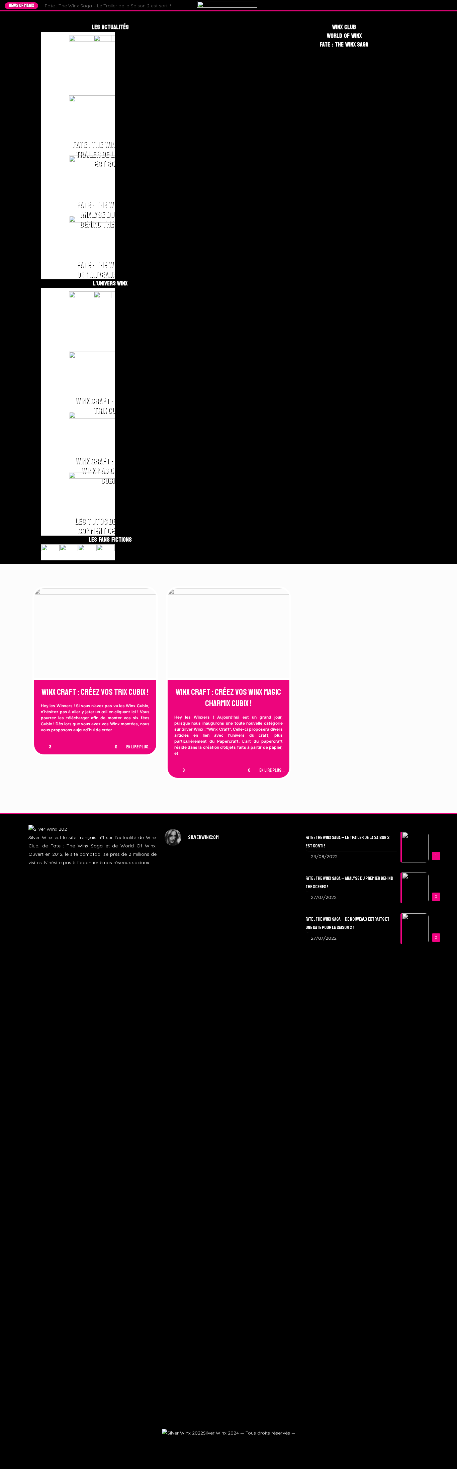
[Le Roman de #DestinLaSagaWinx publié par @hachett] (228, 1171)
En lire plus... (138, 747)
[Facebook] (424, 5)
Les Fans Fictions (110, 539)
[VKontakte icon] (244, 1444)
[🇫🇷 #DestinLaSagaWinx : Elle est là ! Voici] (228, 975)
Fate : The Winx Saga (344, 44)
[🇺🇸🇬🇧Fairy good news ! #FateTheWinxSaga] (272, 1250)
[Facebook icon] (211, 1444)
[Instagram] (436, 5)
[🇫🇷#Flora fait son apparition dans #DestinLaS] (185, 1200)
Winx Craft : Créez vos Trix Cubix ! (95, 692)
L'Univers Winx (110, 283)
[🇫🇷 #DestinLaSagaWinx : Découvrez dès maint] (272, 941)
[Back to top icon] (441, 1454)
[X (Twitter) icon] (219, 1444)
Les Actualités (110, 27)
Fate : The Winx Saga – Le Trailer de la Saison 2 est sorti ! (108, 6)
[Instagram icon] (228, 1444)
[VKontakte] (449, 5)
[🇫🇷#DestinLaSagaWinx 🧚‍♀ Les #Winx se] (185, 929)
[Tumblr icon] (236, 1444)
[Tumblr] (443, 5)
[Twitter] (430, 5)
